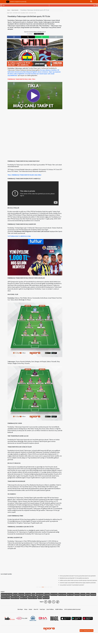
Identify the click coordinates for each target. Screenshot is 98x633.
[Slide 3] (45, 587)
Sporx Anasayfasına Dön (86, 630)
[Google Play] (77, 618)
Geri (3, 5)
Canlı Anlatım (28, 594)
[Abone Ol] (29, 33)
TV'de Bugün (47, 594)
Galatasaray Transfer (5, 597)
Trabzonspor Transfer (32, 597)
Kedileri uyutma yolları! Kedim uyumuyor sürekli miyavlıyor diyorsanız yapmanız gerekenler (23, 580)
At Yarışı (33, 594)
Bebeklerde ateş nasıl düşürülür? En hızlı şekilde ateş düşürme (16, 578)
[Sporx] (7, 2)
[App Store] (66, 618)
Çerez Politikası (50, 609)
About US (36, 609)
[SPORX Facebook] (45, 601)
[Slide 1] (40, 587)
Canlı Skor (15, 594)
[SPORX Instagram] (49, 601)
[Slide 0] (37, 587)
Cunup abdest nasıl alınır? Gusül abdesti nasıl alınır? (14, 585)
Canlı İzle (40, 597)
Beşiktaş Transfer (23, 597)
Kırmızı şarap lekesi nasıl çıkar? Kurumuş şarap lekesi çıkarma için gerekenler (20, 575)
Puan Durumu (21, 594)
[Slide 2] (43, 587)
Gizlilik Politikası (59, 609)
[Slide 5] (51, 587)
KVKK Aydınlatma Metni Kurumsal (72, 609)
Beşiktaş (88, 594)
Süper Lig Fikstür (54, 594)
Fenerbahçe (82, 594)
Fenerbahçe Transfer (15, 597)
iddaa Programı (70, 594)
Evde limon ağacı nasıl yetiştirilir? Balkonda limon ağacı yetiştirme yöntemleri (20, 582)
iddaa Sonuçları (46, 597)
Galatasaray (77, 594)
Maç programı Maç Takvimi (6, 594)
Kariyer (30, 609)
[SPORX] (49, 629)
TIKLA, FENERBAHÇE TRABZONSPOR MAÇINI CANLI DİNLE (24, 175)
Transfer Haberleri (39, 594)
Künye (25, 609)
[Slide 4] (48, 587)
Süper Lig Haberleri (62, 594)
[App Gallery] (88, 618)
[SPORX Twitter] (53, 601)
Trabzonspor (93, 594)
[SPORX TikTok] (57, 601)
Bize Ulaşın (20, 609)
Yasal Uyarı (42, 609)
